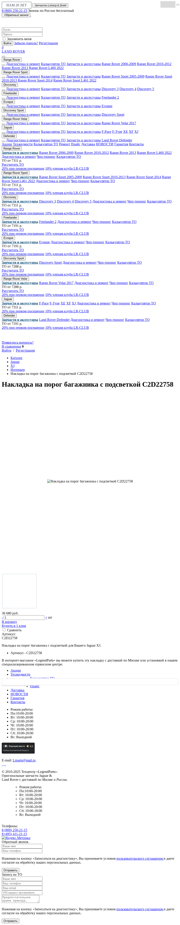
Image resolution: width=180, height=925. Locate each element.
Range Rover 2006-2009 (119, 64)
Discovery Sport (14, 110)
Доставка (88, 144)
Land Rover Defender (117, 140)
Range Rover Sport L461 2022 (74, 80)
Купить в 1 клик (14, 626)
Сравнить (14, 630)
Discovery (10, 84)
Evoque (8, 101)
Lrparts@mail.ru (24, 760)
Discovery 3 (110, 89)
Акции (7, 144)
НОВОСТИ (104, 144)
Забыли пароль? (26, 43)
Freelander (10, 93)
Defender (9, 136)
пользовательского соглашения (140, 858)
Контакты (136, 144)
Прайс (75, 144)
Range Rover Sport (16, 72)
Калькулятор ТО (53, 64)
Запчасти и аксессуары (84, 64)
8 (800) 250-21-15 (14, 10)
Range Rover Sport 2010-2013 (104, 177)
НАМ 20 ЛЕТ (16, 5)
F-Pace (106, 131)
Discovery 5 (145, 89)
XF (131, 131)
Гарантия (121, 144)
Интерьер (18, 370)
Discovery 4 (127, 89)
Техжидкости (23, 144)
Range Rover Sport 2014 (35, 80)
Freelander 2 (110, 97)
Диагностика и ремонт (23, 64)
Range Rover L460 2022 (46, 68)
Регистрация (48, 43)
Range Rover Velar (15, 119)
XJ (136, 131)
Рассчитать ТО (13, 164)
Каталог (17, 358)
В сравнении (11, 346)
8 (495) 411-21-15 (14, 834)
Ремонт (64, 144)
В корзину (9, 622)
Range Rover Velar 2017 (119, 123)
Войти (7, 43)
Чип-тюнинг (46, 156)
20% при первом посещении (23, 168)
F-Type (117, 131)
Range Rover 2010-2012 (154, 64)
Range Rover (12, 59)
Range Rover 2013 (15, 68)
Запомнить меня (19, 39)
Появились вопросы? (18, 342)
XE (125, 131)
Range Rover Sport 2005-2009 (123, 76)
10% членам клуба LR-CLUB (67, 168)
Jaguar (8, 127)
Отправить (11, 870)
